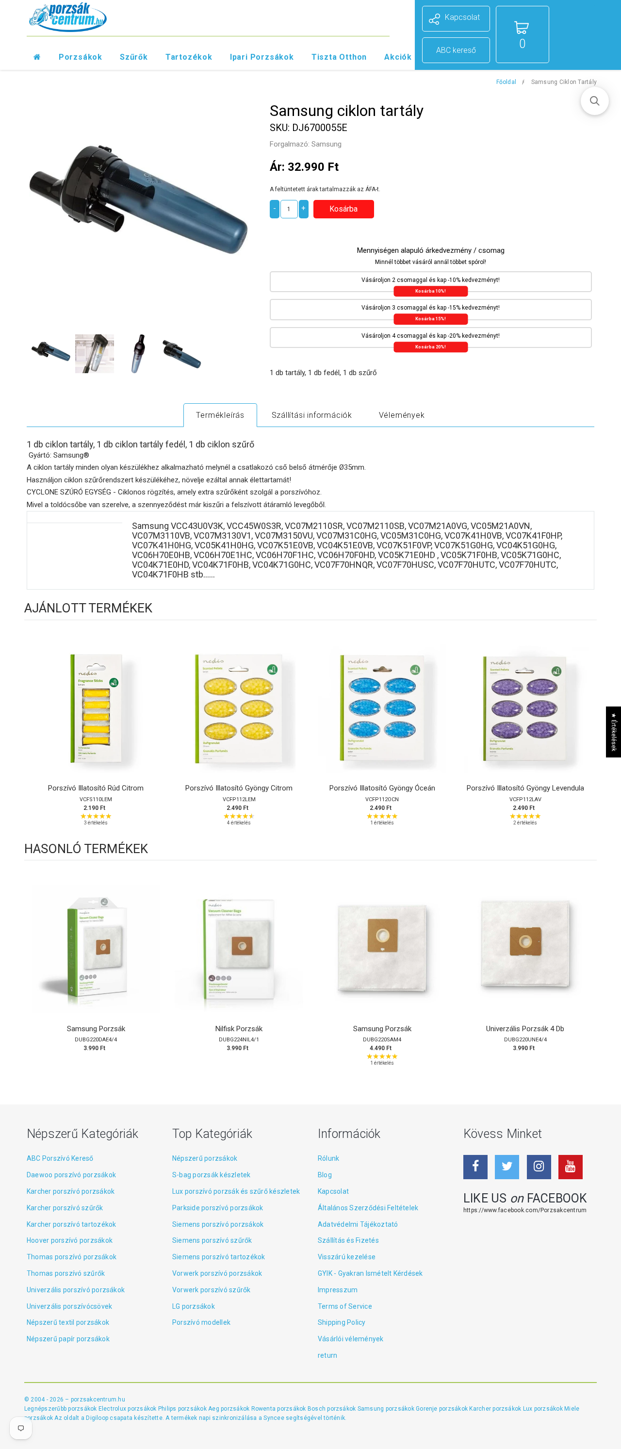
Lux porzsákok (543, 1408)
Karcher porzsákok (496, 1408)
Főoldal (506, 82)
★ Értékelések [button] (613, 732)
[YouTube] (570, 1167)
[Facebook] (475, 1167)
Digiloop (97, 1418)
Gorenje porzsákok (442, 1408)
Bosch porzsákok (333, 1408)
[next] (587, 734)
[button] (595, 101)
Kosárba (95, 718)
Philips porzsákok (183, 1408)
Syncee (273, 1418)
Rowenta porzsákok (279, 1408)
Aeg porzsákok (229, 1408)
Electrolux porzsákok (127, 1408)
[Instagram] (539, 1167)
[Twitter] (507, 1167)
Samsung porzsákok (387, 1408)
